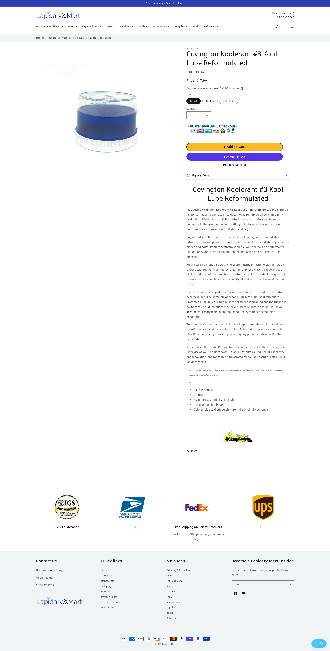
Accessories (173, 602)
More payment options (234, 165)
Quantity (190, 108)
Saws (169, 586)
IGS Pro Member (66, 527)
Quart (193, 101)
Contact (52, 570)
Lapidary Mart (169, 644)
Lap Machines (174, 580)
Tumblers (171, 591)
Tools (169, 596)
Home (40, 37)
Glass (169, 575)
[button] (277, 26)
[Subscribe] (290, 584)
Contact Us (107, 580)
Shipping (106, 586)
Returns (105, 591)
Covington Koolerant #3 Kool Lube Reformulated (79, 37)
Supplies (171, 607)
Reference (172, 618)
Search (105, 570)
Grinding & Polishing (178, 570)
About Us (106, 575)
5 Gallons (228, 101)
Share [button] (193, 451)
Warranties (107, 607)
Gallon (210, 101)
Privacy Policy (109, 596)
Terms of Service (110, 602)
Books (170, 612)
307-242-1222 (285, 17)
